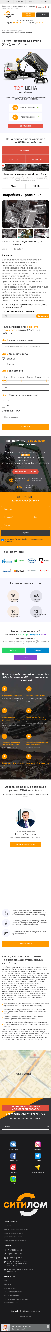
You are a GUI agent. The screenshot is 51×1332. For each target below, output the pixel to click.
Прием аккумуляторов (15, 43)
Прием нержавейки (14, 38)
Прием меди (11, 23)
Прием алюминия (13, 35)
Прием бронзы (12, 32)
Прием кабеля (12, 26)
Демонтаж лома (13, 49)
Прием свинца (12, 40)
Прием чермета (13, 21)
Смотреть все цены (27, 55)
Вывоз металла (12, 46)
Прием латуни (12, 29)
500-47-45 (29, 12)
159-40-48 (28, 9)
